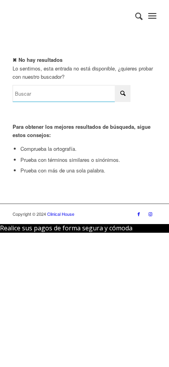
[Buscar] (135, 16)
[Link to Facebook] (139, 214)
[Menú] (152, 15)
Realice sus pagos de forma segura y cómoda (66, 228)
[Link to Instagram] (150, 214)
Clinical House (60, 214)
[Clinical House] (70, 16)
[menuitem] (135, 16)
